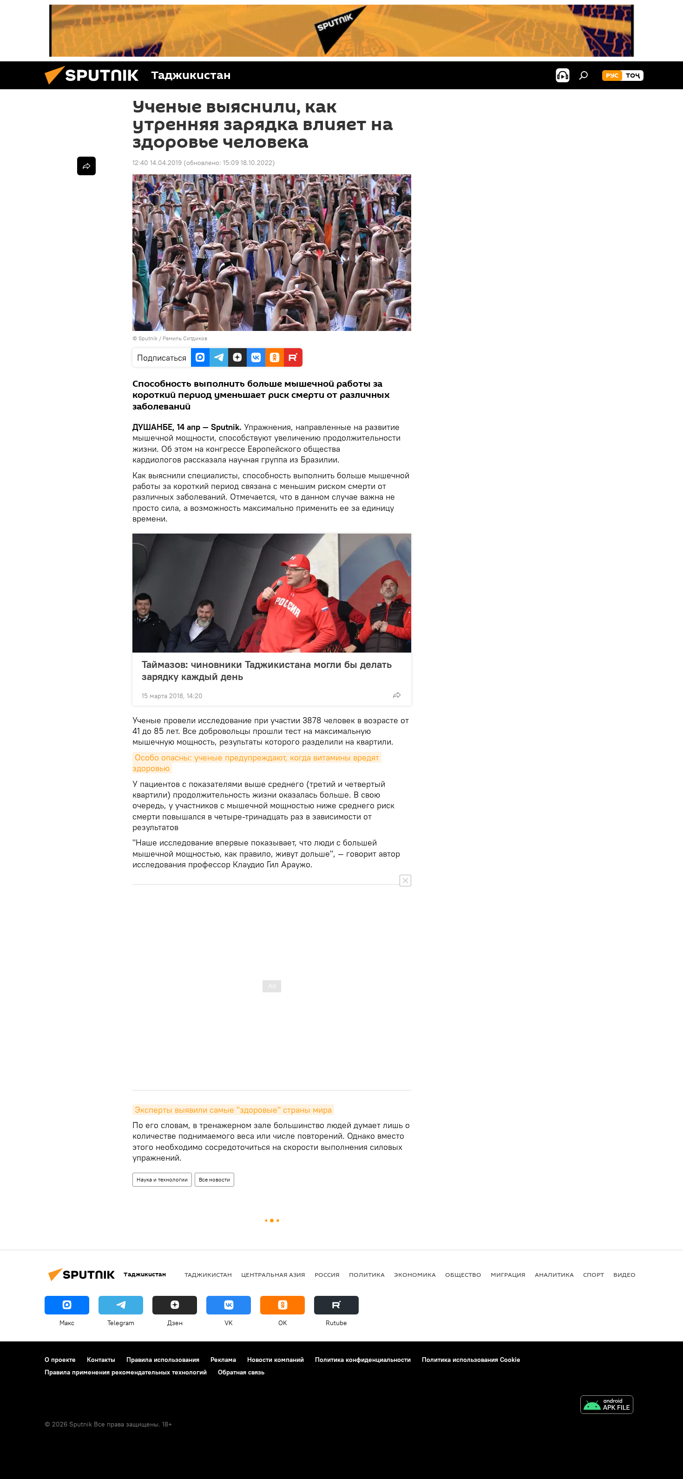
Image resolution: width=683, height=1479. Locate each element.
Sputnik (148, 338)
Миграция (508, 1274)
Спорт (593, 1274)
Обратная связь (241, 1372)
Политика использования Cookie (471, 1359)
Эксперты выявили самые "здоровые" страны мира (233, 1109)
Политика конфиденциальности (363, 1359)
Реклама (223, 1359)
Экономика (415, 1274)
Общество (463, 1274)
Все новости (214, 1179)
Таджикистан (208, 1274)
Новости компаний (275, 1359)
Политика (367, 1274)
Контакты (101, 1359)
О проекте (60, 1359)
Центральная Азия (273, 1274)
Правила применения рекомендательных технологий (126, 1372)
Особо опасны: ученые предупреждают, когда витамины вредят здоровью (256, 762)
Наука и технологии (162, 1179)
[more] (396, 695)
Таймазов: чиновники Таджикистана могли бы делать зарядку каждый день (267, 670)
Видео (624, 1274)
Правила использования (162, 1359)
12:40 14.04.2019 (157, 162)
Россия (327, 1274)
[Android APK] (606, 1405)
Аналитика (554, 1274)
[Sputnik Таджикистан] (95, 87)
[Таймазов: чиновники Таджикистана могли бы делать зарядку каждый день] (271, 593)
